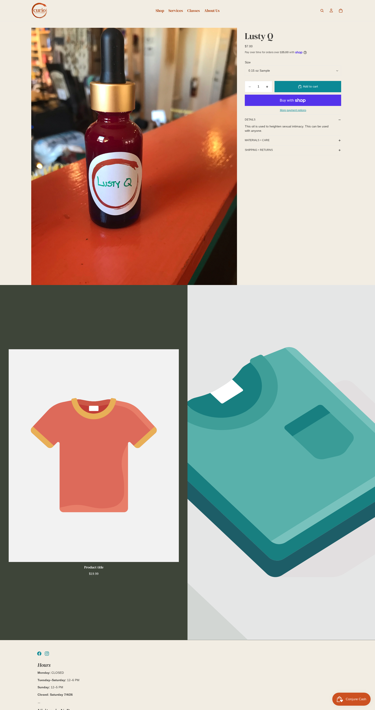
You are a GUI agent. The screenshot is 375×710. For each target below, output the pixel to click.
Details (250, 119)
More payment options (293, 110)
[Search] (322, 10)
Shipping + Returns (259, 150)
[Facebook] (39, 653)
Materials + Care (257, 140)
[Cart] (340, 10)
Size (248, 62)
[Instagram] (46, 653)
